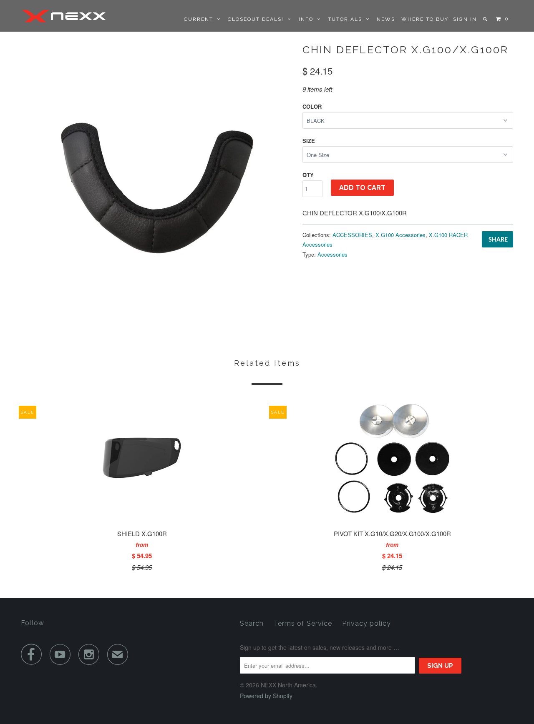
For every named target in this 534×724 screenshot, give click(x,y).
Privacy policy (366, 623)
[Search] (485, 19)
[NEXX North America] (63, 16)
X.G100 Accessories (400, 235)
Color (312, 106)
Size (308, 141)
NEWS (386, 19)
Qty (308, 175)
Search (252, 623)
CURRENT (200, 19)
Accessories (332, 254)
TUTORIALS (347, 19)
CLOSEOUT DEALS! (258, 19)
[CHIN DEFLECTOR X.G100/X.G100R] (157, 178)
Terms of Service (303, 623)
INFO (308, 19)
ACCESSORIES (352, 235)
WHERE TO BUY (424, 19)
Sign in (465, 19)
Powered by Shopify (266, 696)
